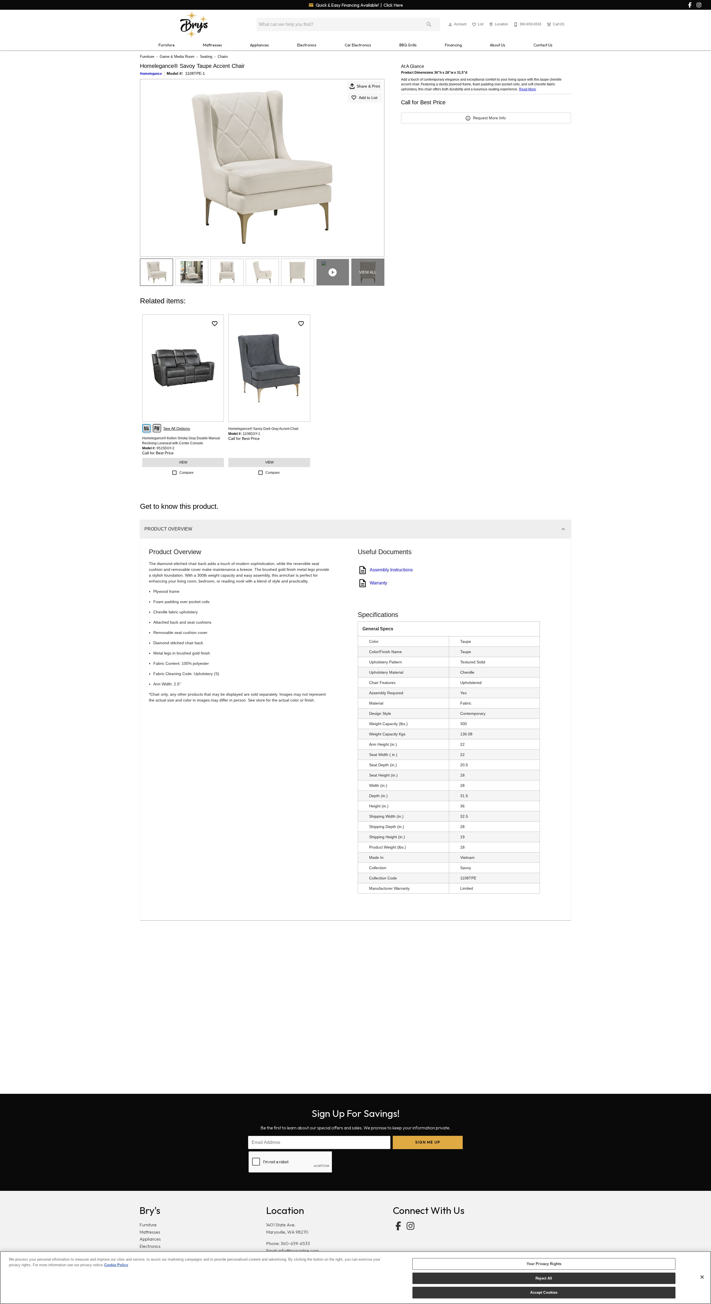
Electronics (306, 45)
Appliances (259, 45)
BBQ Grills (408, 45)
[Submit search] (429, 24)
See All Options (176, 428)
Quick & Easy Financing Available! (359, 5)
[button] (450, 24)
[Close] (702, 1277)
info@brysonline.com (299, 1250)
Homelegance (151, 74)
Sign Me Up (427, 1142)
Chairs (223, 56)
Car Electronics (358, 45)
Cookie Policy (116, 1265)
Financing (453, 45)
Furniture (167, 45)
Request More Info (489, 118)
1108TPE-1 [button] (195, 73)
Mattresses (212, 45)
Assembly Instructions (391, 569)
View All (368, 272)
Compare (186, 473)
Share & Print (368, 86)
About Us (497, 45)
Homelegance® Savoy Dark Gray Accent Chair (263, 429)
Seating (206, 56)
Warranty (378, 583)
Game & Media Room (177, 56)
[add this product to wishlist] (214, 323)
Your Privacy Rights (544, 1264)
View (183, 462)
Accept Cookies (543, 1292)
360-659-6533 (295, 1243)
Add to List (368, 97)
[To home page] (193, 24)
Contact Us (543, 45)
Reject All (543, 1278)
